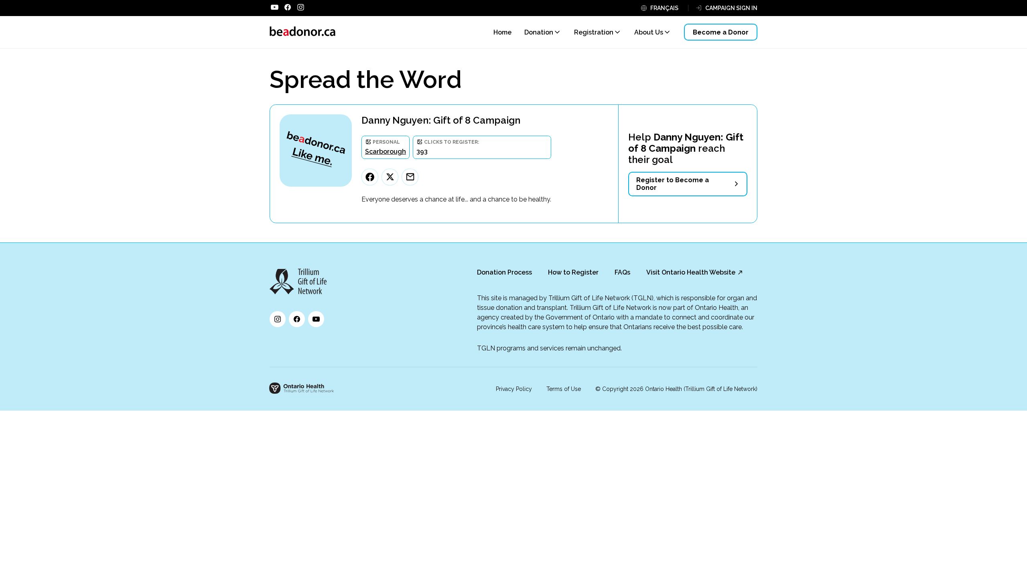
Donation (538, 32)
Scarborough (385, 151)
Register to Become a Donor (672, 183)
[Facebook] (369, 177)
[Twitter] (390, 177)
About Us (648, 32)
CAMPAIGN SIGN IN (731, 8)
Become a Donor (721, 32)
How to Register (573, 272)
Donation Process (504, 272)
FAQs (622, 272)
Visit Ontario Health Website (690, 272)
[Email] (410, 177)
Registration (593, 32)
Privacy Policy (514, 389)
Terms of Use (563, 389)
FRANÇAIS (664, 8)
